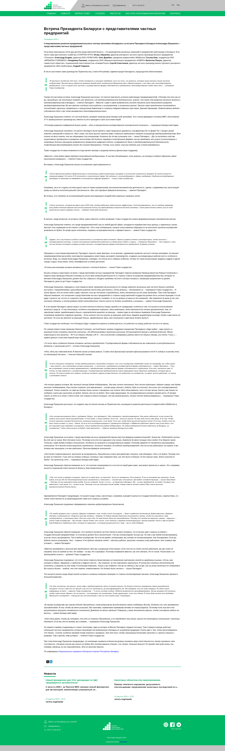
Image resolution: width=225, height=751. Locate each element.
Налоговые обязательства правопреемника (137, 680)
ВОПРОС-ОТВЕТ (82, 14)
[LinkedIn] (51, 661)
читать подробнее (54, 702)
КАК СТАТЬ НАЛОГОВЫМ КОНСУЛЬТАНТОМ (145, 14)
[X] (47, 661)
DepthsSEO (123, 742)
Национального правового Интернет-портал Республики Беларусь (89, 651)
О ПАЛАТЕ (100, 14)
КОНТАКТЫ (175, 14)
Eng (178, 5)
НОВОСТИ (65, 14)
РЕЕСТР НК (115, 14)
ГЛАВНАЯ (51, 14)
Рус (173, 5)
